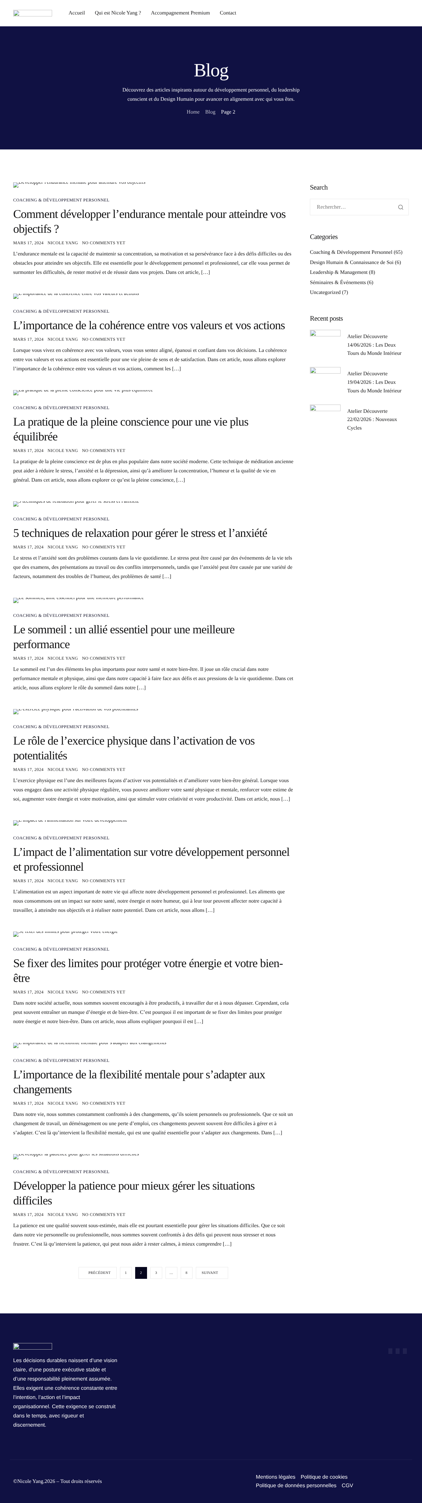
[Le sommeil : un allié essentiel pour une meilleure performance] (78, 600)
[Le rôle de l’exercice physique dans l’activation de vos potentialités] (75, 711)
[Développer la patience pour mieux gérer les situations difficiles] (76, 1156)
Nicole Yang (62, 242)
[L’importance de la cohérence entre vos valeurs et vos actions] (76, 296)
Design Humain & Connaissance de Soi (352, 262)
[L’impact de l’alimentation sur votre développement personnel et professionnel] (70, 823)
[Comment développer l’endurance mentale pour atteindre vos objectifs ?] (79, 185)
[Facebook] (390, 1351)
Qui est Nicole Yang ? (118, 13)
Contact (228, 13)
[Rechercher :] (359, 207)
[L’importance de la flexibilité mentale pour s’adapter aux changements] (89, 1045)
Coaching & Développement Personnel (61, 200)
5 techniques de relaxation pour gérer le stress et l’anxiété (140, 533)
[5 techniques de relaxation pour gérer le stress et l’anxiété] (76, 504)
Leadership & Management (339, 272)
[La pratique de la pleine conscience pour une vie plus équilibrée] (83, 392)
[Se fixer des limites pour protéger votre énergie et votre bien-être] (65, 934)
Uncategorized (325, 292)
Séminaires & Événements (338, 282)
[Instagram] (398, 1351)
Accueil (77, 13)
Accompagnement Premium (180, 13)
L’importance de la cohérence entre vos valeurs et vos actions (149, 325)
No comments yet (104, 242)
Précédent (99, 1273)
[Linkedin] (405, 1351)
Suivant (210, 1273)
